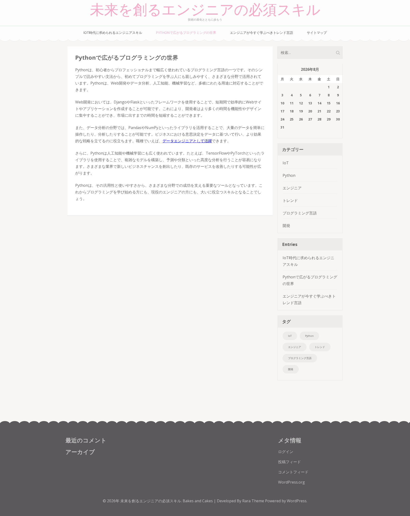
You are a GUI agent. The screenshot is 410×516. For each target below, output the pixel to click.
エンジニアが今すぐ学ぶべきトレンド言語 (261, 32)
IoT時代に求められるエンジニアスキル (112, 32)
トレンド (290, 200)
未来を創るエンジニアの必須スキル (205, 10)
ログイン (285, 451)
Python (289, 175)
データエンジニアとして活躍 (187, 140)
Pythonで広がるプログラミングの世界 (186, 32)
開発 (286, 225)
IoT (286, 162)
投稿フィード (289, 461)
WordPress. (297, 500)
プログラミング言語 (300, 213)
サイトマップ (317, 32)
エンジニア (292, 188)
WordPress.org (291, 482)
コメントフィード (293, 472)
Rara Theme (253, 500)
